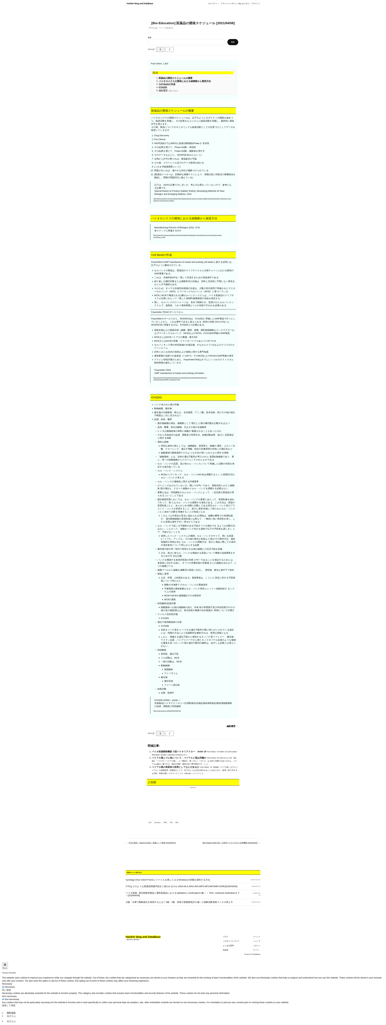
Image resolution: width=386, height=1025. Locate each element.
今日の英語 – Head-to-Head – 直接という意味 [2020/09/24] (152, 843)
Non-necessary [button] (9, 996)
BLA (150, 822)
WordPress (256, 954)
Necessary (10, 987)
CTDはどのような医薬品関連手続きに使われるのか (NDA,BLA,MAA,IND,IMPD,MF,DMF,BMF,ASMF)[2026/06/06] (181, 886)
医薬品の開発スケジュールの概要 (175, 78)
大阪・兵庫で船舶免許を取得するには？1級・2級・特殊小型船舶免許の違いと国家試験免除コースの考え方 (179, 902)
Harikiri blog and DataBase (140, 3)
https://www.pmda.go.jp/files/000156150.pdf (167, 711)
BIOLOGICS (169, 28)
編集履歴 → (232, 726)
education (158, 822)
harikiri (156, 28)
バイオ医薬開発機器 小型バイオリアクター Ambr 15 (179, 751)
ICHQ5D (163, 87)
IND (171, 822)
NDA (176, 822)
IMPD (165, 822)
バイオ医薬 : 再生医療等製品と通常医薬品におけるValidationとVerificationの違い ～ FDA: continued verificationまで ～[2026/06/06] (183, 894)
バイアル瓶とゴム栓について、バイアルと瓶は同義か (179, 758)
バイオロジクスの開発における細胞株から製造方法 (185, 81)
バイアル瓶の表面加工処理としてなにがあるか (175, 767)
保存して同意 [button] (8, 1005)
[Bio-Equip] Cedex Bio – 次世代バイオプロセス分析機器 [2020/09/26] (230, 843)
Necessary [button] (7, 984)
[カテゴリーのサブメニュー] (218, 3)
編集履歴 (169, 90)
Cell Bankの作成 (167, 84)
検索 (149, 38)
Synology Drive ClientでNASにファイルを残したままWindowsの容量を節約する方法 (168, 880)
